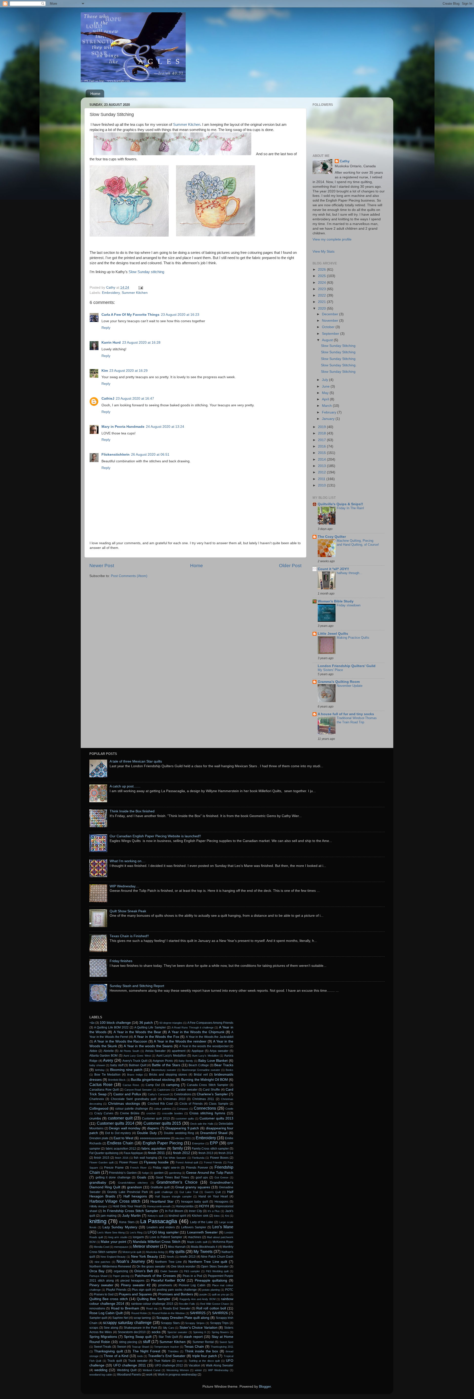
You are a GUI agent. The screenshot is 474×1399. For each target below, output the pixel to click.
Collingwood (98, 1108)
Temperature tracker (166, 1346)
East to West (123, 1138)
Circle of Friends (191, 1103)
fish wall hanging (145, 1157)
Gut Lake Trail (188, 1192)
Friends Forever (197, 1167)
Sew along (111, 1327)
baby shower (97, 1065)
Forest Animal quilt (187, 1162)
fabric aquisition (153, 1148)
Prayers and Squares (135, 1294)
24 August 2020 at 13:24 (165, 427)
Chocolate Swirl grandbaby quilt (133, 1099)
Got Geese (222, 1177)
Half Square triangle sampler (173, 1196)
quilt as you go (220, 1294)
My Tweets (203, 1251)
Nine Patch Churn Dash (217, 1256)
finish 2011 (156, 1153)
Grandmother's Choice (177, 1182)
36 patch (146, 1023)
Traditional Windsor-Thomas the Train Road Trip (357, 720)
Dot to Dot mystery (118, 1133)
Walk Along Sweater (219, 1365)
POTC (229, 1289)
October (329, 327)
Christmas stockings (124, 1103)
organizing (121, 1271)
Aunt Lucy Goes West (137, 1055)
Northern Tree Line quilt (207, 1262)
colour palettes (163, 1108)
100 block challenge (115, 1023)
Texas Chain (194, 1346)
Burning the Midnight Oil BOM (204, 1080)
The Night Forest (146, 1351)
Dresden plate (98, 1138)
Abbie (93, 1051)
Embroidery (111, 293)
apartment (178, 1051)
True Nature (162, 1360)
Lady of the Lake (201, 1222)
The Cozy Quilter (332, 537)
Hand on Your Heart (213, 1196)
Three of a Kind (116, 1356)
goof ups (202, 1177)
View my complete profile (332, 239)
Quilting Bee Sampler (153, 1299)
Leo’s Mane (222, 1227)
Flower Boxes (219, 1157)
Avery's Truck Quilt (134, 1061)
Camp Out (153, 1085)
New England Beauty (113, 1256)
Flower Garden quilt (101, 1162)
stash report (193, 1337)
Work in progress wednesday (177, 1374)
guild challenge (164, 1192)
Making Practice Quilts (353, 637)
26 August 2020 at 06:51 (150, 454)
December (330, 314)
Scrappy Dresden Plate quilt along (182, 1318)
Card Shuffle (211, 1089)
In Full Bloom (174, 1211)
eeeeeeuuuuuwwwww (155, 1138)
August (328, 340)
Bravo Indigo (135, 1074)
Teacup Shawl (140, 1346)
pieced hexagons (132, 1280)
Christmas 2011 (203, 1099)
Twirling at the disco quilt (204, 1360)
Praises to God (104, 1294)
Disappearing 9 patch (182, 1128)
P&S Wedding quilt (217, 1271)
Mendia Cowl (101, 1246)
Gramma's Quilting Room (339, 682)
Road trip (151, 1308)
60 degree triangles (170, 1022)
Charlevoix (96, 1099)
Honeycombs (185, 1206)
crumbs (95, 1118)
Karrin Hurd (111, 342)
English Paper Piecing (162, 1143)
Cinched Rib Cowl (160, 1103)
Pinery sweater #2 (135, 1285)
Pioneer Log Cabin (192, 1285)
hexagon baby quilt (194, 1201)
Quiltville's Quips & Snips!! (340, 504)
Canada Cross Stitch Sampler (207, 1085)
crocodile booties (172, 1113)
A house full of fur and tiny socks (346, 714)
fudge (145, 1172)
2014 (322, 459)
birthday (100, 1069)
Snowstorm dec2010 (132, 1332)
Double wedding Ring (179, 1133)
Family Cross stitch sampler (210, 1148)
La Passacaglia (158, 1221)
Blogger (265, 1386)
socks (156, 1332)
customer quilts (185, 1118)
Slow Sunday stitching (146, 272)
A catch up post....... (125, 786)
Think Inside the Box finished (132, 811)
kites (217, 1215)
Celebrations (182, 1094)
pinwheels (165, 1285)
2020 (322, 308)
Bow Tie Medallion (107, 1074)
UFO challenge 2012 (169, 1365)
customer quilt (120, 1118)
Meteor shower (146, 1246)
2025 (322, 276)
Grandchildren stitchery (133, 1182)
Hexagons (221, 1201)
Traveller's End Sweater (166, 1356)
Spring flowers (220, 1332)
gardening (175, 1172)
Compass (182, 1108)
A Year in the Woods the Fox (156, 1037)
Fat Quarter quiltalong (103, 1153)
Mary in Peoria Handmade (122, 427)
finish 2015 (101, 1157)
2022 (322, 295)
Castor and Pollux (127, 1094)
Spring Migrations (103, 1337)
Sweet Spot (226, 1342)
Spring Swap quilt (138, 1337)
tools (140, 1356)
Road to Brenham (125, 1308)
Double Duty (147, 1133)
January (329, 419)
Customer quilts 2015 (162, 1123)
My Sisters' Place (330, 670)
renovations (97, 1308)
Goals (141, 1177)
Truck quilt (114, 1360)
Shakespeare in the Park (140, 1327)
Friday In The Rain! (350, 508)
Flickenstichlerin (115, 454)
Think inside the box (201, 1351)
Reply (105, 328)
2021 (322, 302)
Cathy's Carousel (158, 1094)
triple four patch (204, 1356)
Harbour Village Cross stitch (114, 1201)
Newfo (170, 1256)
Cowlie (229, 1108)
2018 (322, 433)
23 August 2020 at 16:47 (135, 398)
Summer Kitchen (186, 125)
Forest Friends (213, 1162)
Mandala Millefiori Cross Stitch (156, 1242)
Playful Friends (116, 1289)
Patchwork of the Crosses (155, 1276)
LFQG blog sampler (163, 1232)
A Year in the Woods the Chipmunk (196, 1032)
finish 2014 (225, 1153)
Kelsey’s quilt (155, 1215)
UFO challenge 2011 (129, 1365)
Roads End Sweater (176, 1308)
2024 (322, 282)
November (330, 320)
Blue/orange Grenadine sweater (201, 1069)
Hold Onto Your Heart (127, 1206)
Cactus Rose (101, 1084)
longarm (138, 1237)
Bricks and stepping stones (168, 1074)
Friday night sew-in (166, 1167)
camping (172, 1085)
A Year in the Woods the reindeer (180, 1041)
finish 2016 (121, 1157)
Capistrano (163, 1089)
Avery (108, 1060)
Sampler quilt (98, 1318)
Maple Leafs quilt (197, 1241)
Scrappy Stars (170, 1323)
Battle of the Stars (166, 1065)
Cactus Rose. (131, 1084)
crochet (151, 1113)
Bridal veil (201, 1074)
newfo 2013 (187, 1256)
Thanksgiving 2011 (222, 1346)
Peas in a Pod (192, 1276)
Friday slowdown (348, 605)
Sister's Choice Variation (198, 1327)
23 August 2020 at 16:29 (128, 371)
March (327, 406)
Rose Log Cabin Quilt (106, 1313)
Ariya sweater (219, 1051)
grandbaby (97, 1182)
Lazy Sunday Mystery (119, 1227)
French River (138, 1167)
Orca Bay (96, 1271)
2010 (322, 485)
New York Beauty (144, 1256)
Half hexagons (135, 1196)
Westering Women (177, 1370)
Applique (198, 1051)
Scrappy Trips (219, 1323)
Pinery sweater (101, 1285)
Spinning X (199, 1332)
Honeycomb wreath (159, 1206)
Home (95, 94)
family (178, 1148)
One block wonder (183, 1266)
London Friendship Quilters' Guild (346, 666)
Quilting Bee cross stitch (108, 1299)
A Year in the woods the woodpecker (204, 1046)
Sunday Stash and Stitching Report (137, 986)
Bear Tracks (223, 1065)
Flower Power (128, 1162)
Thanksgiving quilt (108, 1351)
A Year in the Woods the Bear (137, 1032)
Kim (104, 371)
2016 (322, 446)
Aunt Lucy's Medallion (171, 1055)
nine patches (103, 1261)
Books (229, 1069)
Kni (227, 1215)
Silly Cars (168, 1327)
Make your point (113, 1242)
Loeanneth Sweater (202, 1232)
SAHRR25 (198, 1313)
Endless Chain (120, 1143)
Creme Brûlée (129, 1113)
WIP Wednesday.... (124, 886)
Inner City (195, 1211)
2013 (322, 466)
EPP (214, 1143)
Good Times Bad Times (172, 1177)
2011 (322, 479)
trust (179, 1360)
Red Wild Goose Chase (214, 1303)
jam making (109, 1215)
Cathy (345, 161)
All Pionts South (129, 1050)
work (149, 1374)
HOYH (204, 1206)
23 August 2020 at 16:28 (141, 342)
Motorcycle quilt (131, 1251)
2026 (322, 269)
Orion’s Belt (143, 1271)
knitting (97, 1221)
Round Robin (139, 1313)
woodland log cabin (100, 1374)
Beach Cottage (199, 1065)
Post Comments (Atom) (129, 576)
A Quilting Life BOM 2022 (111, 1027)
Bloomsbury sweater (163, 1069)
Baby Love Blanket (213, 1061)
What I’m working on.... (127, 861)
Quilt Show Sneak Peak (128, 911)
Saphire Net (120, 1318)
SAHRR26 (220, 1313)
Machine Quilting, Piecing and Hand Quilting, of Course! (358, 543)
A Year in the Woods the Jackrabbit (209, 1037)
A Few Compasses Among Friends (210, 1023)
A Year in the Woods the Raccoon (120, 1041)
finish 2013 (205, 1153)
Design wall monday (124, 1128)
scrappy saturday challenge (127, 1322)
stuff (146, 1341)
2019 (322, 427)
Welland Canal (151, 1370)
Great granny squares (192, 1187)
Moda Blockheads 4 (204, 1247)
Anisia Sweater (155, 1051)
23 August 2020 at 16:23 (180, 315)
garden (159, 1173)
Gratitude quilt (160, 1187)
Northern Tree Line (168, 1262)
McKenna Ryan (223, 1242)
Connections (205, 1108)
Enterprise (198, 1143)
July (325, 380)
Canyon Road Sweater (138, 1089)
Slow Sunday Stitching (338, 346)
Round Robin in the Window (168, 1313)
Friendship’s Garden (123, 1173)
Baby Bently (185, 1060)
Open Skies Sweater (215, 1266)
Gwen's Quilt (213, 1192)
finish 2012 (181, 1153)
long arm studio (117, 1237)
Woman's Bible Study (336, 601)
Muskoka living (155, 1251)
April (326, 399)
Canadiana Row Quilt (104, 1089)
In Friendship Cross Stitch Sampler (130, 1211)
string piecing (128, 1342)
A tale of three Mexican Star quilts (136, 761)
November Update (349, 686)
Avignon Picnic (163, 1061)
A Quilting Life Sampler (150, 1027)
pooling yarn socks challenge (177, 1289)
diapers (153, 1128)
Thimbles (173, 1351)
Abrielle (108, 1051)
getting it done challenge (113, 1177)
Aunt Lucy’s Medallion (205, 1055)
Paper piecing (121, 1275)
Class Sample (218, 1103)
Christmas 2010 (174, 1099)
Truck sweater (137, 1360)
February (329, 412)
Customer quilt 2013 (156, 1118)
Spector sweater (177, 1332)
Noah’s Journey (131, 1261)
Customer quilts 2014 (115, 1123)
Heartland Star (162, 1201)
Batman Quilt (137, 1065)
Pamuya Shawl (98, 1275)
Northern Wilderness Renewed (110, 1266)
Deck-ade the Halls (202, 1123)
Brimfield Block (117, 1079)
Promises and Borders (175, 1294)
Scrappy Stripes (195, 1323)
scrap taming (142, 1318)
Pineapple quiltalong (211, 1280)
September (331, 334)
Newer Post (101, 565)
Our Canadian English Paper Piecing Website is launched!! (155, 836)
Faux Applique (133, 1153)
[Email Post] (140, 287)
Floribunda (198, 1157)
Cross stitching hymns (207, 1113)
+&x (92, 1023)
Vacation (194, 1365)
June (326, 386)
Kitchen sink (200, 1215)
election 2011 (183, 1138)
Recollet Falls (187, 1303)
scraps (93, 1327)
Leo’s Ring (136, 1232)
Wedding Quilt (127, 1370)
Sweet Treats (103, 1346)
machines (194, 1237)
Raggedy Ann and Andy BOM (197, 1299)
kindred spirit (177, 1215)
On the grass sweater (151, 1266)
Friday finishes (121, 961)
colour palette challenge (131, 1108)
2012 (322, 472)
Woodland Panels (129, 1374)
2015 (322, 453)
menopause (121, 1246)
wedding (100, 1370)
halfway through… (349, 573)
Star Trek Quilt (168, 1337)
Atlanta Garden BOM (103, 1055)
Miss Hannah (177, 1247)
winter (198, 1370)
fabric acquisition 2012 (121, 1148)
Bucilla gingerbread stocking (153, 1080)
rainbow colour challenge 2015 (152, 1304)
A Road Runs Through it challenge (193, 1027)
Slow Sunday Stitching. (338, 365)
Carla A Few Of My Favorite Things (130, 315)
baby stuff (116, 1065)
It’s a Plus (214, 1211)
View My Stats (324, 251)
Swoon (121, 1346)
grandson (134, 1187)
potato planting (211, 1289)
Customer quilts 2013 (216, 1118)
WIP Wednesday (218, 1370)
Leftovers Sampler (193, 1227)
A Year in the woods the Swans (148, 1046)
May (326, 393)
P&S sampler (192, 1271)
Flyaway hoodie (156, 1162)
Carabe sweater (187, 1089)
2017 (322, 440)
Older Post (290, 565)
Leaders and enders (161, 1227)
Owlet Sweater (169, 1271)
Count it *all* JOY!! (333, 569)
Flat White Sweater (174, 1157)
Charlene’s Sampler (212, 1094)
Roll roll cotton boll (211, 1308)
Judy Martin (131, 1215)
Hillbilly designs (98, 1206)
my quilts (177, 1251)
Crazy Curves (103, 1113)
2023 (322, 289)
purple (203, 1294)
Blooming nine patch (126, 1070)
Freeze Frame (114, 1167)
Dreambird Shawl (214, 1133)
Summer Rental (203, 1342)
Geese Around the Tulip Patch (209, 1173)
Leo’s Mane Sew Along (110, 1232)
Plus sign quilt (141, 1289)
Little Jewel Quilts (333, 633)
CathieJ (107, 398)
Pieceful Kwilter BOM (168, 1280)
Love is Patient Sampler (166, 1237)
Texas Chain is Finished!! (129, 936)
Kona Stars (126, 1222)
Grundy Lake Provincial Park (127, 1192)
